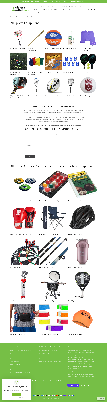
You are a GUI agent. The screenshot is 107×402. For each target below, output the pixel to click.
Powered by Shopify (60, 398)
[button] (36, 6)
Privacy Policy (13, 367)
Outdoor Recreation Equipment (49, 301)
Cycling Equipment (74, 234)
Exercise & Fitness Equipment (85, 49)
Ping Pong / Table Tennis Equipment (18, 97)
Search (12, 369)
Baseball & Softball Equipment (34, 49)
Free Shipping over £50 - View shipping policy (21, 350)
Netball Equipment (68, 72)
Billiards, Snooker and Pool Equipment (51, 201)
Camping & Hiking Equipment (48, 234)
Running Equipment (16, 334)
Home (12, 17)
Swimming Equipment (75, 334)
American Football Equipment (19, 201)
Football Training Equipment (15, 73)
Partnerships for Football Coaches (48, 350)
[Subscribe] (37, 385)
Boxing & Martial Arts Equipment (20, 234)
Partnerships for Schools (45, 356)
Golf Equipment (15, 301)
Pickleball (83, 72)
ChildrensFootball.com (51, 398)
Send (30, 156)
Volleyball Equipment (86, 96)
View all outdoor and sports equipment (20, 372)
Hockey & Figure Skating (53, 72)
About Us (12, 353)
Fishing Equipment (45, 267)
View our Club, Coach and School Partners (50, 361)
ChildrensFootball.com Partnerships (50, 347)
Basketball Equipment (52, 48)
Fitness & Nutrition (74, 267)
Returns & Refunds (15, 364)
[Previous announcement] (11, 1)
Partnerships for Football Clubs (47, 353)
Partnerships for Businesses (46, 358)
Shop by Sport (19, 17)
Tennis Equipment (68, 96)
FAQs (11, 356)
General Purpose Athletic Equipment (36, 73)
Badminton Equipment (17, 48)
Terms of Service (14, 361)
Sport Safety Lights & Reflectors (49, 334)
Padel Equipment (73, 301)
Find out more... (90, 376)
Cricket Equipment (68, 48)
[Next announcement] (96, 1)
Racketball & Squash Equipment (34, 97)
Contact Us (13, 358)
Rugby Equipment (50, 96)
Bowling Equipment (74, 201)
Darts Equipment (15, 267)
